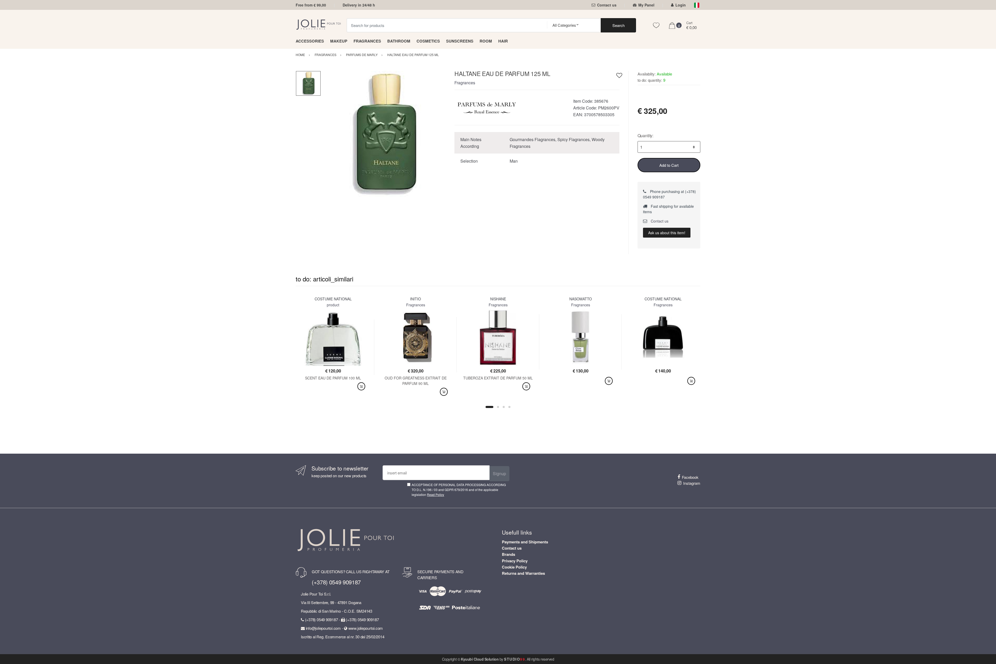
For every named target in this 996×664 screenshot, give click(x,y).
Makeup (338, 41)
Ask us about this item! (666, 232)
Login (680, 5)
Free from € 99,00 (311, 5)
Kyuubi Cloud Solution (480, 659)
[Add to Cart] (361, 386)
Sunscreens (459, 41)
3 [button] (504, 407)
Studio (514, 659)
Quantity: (646, 136)
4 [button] (509, 407)
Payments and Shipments (525, 542)
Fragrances (367, 41)
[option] (384, 134)
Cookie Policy (514, 567)
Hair (503, 41)
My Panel (646, 5)
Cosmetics (428, 41)
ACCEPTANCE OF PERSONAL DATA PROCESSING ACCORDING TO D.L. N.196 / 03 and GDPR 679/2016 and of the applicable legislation (459, 489)
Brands (508, 554)
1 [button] (489, 407)
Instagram (691, 483)
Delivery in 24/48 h (359, 5)
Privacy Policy (515, 561)
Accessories (310, 41)
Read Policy (435, 494)
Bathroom (398, 41)
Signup (499, 473)
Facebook (690, 477)
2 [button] (498, 407)
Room (486, 41)
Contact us (607, 5)
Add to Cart (669, 165)
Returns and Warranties (523, 573)
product (333, 304)
